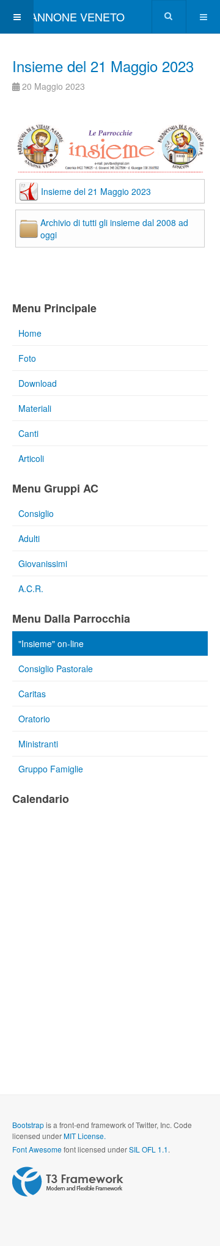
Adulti (29, 538)
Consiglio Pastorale (55, 668)
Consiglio (36, 513)
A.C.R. (30, 588)
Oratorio (34, 719)
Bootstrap (28, 1125)
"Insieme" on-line (51, 643)
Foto (27, 358)
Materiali (34, 408)
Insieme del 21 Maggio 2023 (103, 65)
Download (37, 383)
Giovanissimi (42, 563)
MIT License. (85, 1136)
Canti (28, 433)
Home (30, 333)
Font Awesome (37, 1149)
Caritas (32, 693)
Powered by (67, 1182)
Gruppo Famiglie (50, 769)
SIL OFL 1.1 (148, 1149)
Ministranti (38, 744)
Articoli (31, 458)
